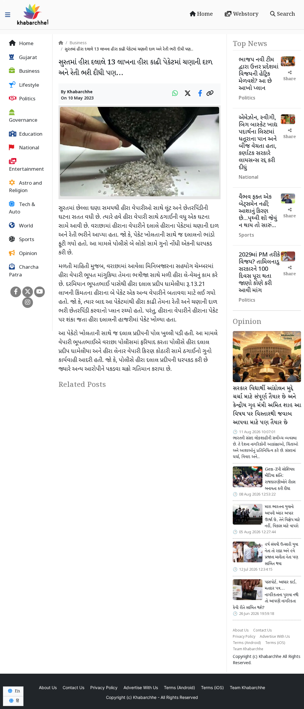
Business (28, 71)
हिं (17, 701)
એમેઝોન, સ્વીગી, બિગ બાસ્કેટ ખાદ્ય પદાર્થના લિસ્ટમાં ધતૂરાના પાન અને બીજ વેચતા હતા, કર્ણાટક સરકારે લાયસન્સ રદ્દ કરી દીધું (258, 143)
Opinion (27, 254)
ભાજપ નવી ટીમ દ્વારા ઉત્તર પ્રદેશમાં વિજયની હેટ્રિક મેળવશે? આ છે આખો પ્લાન (258, 74)
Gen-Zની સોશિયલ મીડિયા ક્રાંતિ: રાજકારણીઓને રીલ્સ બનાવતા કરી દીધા (280, 479)
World (25, 226)
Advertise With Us (275, 636)
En (17, 691)
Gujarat (27, 58)
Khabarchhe (80, 92)
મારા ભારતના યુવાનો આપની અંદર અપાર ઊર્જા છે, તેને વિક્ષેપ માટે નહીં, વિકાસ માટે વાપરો (282, 516)
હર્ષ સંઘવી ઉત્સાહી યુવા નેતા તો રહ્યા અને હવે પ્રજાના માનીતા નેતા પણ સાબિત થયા (281, 554)
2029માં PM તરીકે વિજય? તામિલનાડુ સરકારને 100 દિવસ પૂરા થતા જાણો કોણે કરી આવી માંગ (259, 273)
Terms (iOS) (275, 643)
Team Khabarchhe (248, 649)
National (28, 148)
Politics (26, 99)
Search (285, 14)
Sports (26, 240)
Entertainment (26, 169)
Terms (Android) (247, 643)
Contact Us (262, 630)
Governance (23, 120)
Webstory (245, 14)
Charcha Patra (24, 271)
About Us (241, 630)
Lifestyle (28, 85)
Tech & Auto (22, 209)
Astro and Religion (25, 187)
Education (30, 134)
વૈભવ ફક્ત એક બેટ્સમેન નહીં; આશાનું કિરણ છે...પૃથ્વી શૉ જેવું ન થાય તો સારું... (258, 211)
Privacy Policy (244, 636)
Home (204, 14)
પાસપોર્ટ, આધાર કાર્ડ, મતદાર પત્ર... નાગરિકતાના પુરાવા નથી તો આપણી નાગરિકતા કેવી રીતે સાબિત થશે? (265, 595)
